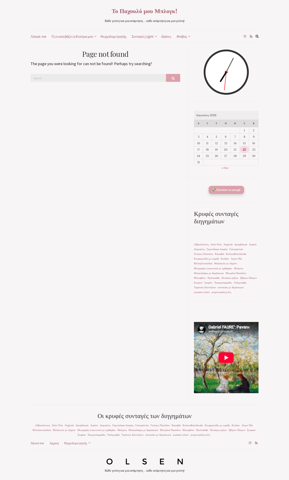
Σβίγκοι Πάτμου (248, 277)
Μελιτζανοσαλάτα (203, 263)
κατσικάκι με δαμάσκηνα (231, 287)
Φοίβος (182, 36)
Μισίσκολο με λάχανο (225, 263)
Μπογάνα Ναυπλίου (236, 273)
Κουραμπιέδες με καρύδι (206, 258)
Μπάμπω (238, 268)
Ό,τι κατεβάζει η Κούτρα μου (72, 36)
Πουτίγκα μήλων (229, 277)
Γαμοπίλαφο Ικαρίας (217, 249)
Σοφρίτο (208, 282)
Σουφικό (198, 282)
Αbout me (38, 36)
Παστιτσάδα (213, 277)
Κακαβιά (219, 253)
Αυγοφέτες (199, 249)
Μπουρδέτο (200, 277)
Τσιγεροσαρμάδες (223, 282)
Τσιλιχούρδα (240, 282)
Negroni (228, 244)
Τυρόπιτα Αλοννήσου (205, 287)
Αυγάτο (253, 244)
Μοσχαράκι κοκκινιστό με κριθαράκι (213, 268)
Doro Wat (216, 244)
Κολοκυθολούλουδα (236, 253)
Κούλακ (225, 258)
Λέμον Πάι (236, 258)
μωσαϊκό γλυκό (202, 292)
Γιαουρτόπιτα (236, 249)
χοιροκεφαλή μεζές (221, 292)
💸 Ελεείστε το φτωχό (226, 190)
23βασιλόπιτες (201, 244)
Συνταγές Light (143, 36)
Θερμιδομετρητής (113, 36)
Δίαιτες (166, 36)
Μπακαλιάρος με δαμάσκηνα (209, 273)
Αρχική (54, 443)
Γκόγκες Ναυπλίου (203, 253)
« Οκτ (224, 168)
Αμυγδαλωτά (240, 244)
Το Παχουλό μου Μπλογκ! (144, 11)
